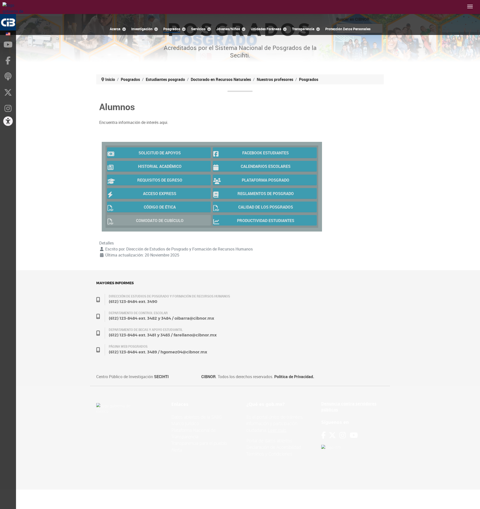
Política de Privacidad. (294, 376)
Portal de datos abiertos (269, 441)
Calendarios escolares (265, 166)
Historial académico (160, 166)
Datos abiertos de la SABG (196, 417)
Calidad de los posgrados (265, 207)
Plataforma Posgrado (265, 180)
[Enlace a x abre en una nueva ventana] (334, 435)
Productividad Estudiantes (265, 220)
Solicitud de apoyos (159, 153)
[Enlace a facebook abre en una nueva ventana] (323, 435)
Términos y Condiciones (269, 454)
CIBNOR (208, 376)
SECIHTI (161, 376)
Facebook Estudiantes (265, 153)
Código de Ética (160, 207)
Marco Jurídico (185, 423)
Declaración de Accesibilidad (273, 447)
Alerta (176, 450)
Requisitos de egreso (159, 180)
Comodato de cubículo (160, 220)
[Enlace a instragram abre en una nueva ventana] (343, 435)
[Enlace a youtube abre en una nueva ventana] (354, 435)
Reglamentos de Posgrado (266, 193)
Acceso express (159, 193)
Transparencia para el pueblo (199, 443)
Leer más (277, 430)
